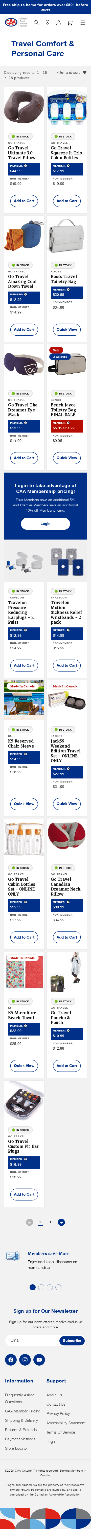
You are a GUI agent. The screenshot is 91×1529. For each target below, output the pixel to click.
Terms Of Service (61, 1432)
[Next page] (61, 1222)
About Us (54, 1395)
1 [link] (40, 1222)
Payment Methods (20, 1439)
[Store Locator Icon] (47, 22)
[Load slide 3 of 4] (50, 1287)
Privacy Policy (58, 1413)
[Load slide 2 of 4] (41, 1287)
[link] (29, 1222)
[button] (82, 22)
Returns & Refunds (21, 1429)
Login (45, 523)
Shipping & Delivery (21, 1420)
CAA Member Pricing (22, 1411)
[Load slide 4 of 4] (58, 1287)
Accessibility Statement (66, 1422)
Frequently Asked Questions (20, 1398)
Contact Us (56, 1404)
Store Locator (16, 1448)
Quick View (67, 329)
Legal (51, 1441)
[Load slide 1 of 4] (32, 1287)
